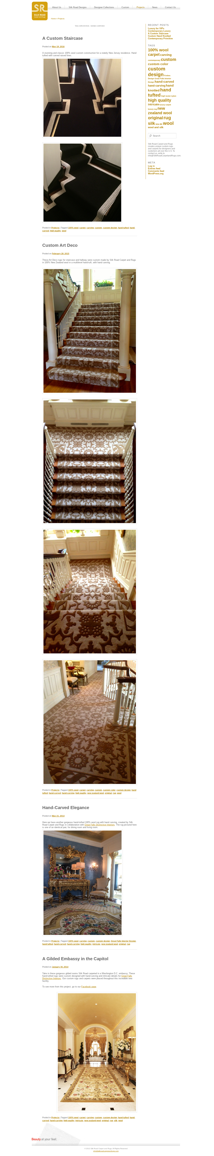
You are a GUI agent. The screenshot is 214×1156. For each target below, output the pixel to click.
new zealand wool (95, 793)
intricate (96, 944)
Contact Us (170, 7)
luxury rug (152, 109)
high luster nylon (168, 96)
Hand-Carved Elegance (65, 807)
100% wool (73, 228)
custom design (110, 228)
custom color (109, 790)
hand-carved (55, 793)
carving (90, 228)
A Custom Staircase (62, 38)
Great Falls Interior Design (123, 941)
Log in (151, 166)
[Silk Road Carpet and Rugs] (40, 11)
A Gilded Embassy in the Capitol (75, 958)
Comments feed (156, 171)
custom (98, 228)
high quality (55, 231)
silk (115, 1120)
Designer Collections (104, 7)
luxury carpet (165, 105)
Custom (125, 7)
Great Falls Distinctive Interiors (100, 825)
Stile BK (159, 124)
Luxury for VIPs (156, 28)
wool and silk (155, 127)
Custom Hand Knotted (159, 36)
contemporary (154, 60)
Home (53, 19)
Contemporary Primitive (160, 38)
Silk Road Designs (78, 7)
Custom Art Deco (60, 245)
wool (64, 231)
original (108, 793)
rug (114, 793)
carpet (82, 228)
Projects (141, 7)
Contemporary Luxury (159, 31)
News (154, 7)
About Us (56, 7)
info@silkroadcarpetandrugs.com (106, 1151)
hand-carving (68, 793)
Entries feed (154, 168)
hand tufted (123, 228)
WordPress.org (156, 173)
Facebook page (88, 986)
